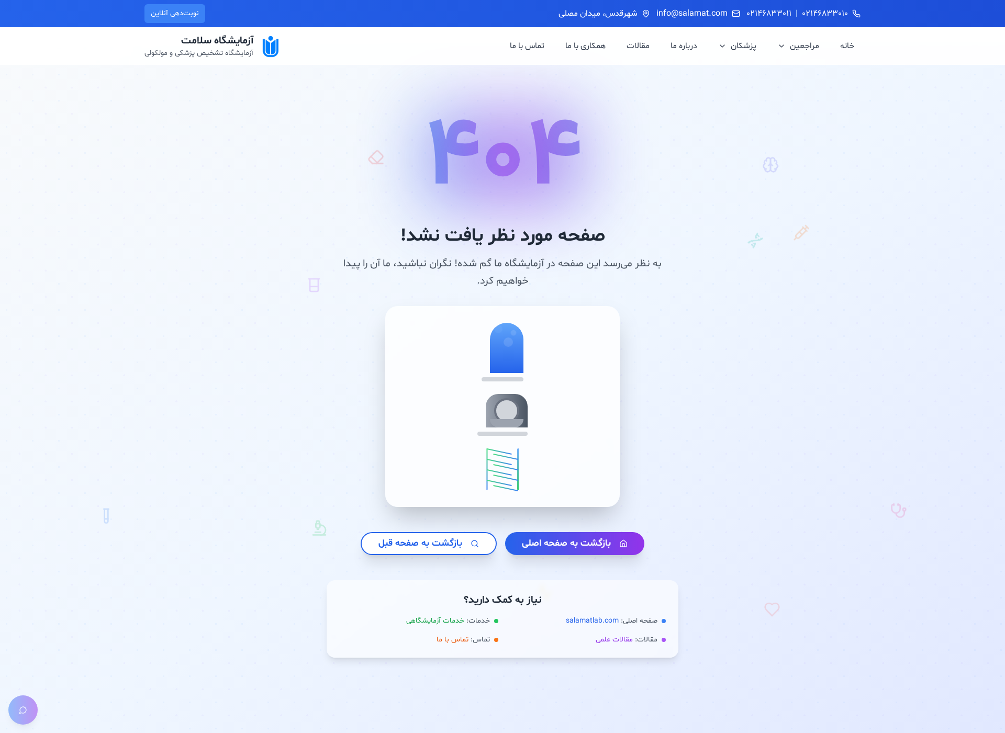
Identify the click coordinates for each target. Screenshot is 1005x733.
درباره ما (684, 46)
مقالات (638, 46)
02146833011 (768, 13)
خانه (847, 46)
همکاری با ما (585, 46)
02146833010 (825, 13)
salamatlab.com (592, 621)
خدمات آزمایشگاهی (435, 621)
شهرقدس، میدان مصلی (598, 13)
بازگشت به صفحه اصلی (566, 543)
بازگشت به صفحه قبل (420, 543)
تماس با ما (527, 46)
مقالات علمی (614, 640)
